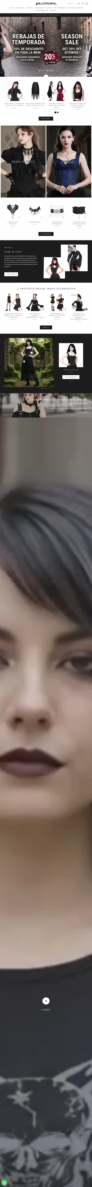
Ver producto (71, 377)
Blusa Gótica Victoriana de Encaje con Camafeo (14, 104)
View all (46, 327)
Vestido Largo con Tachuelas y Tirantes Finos (56, 105)
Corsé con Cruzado (70, 369)
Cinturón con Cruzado (12, 223)
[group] (46, 47)
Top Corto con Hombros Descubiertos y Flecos (35, 315)
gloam (69, 161)
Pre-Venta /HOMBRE (76, 8)
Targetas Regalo (42, 10)
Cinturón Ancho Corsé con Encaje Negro (79, 224)
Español (70, 3)
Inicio (11, 8)
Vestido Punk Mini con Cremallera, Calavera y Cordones (13, 315)
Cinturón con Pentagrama (57, 223)
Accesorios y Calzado (43, 8)
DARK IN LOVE (23, 161)
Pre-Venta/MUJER (60, 8)
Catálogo (29, 8)
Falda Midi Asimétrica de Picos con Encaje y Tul (35, 104)
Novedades (19, 8)
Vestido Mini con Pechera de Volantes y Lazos (57, 315)
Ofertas (53, 10)
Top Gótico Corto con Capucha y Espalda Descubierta (77, 105)
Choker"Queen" (35, 222)
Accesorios (46, 234)
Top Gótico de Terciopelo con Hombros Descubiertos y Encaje (79, 316)
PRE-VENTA (11, 274)
